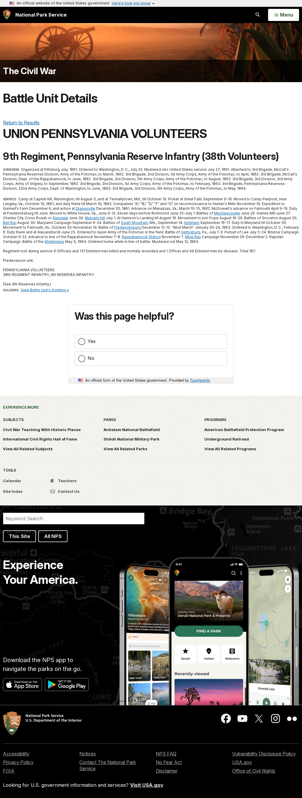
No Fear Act (169, 762)
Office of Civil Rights (253, 771)
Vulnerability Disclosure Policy (264, 754)
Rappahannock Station (141, 237)
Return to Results (21, 123)
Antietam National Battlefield (132, 429)
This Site (19, 536)
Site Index (13, 491)
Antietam (191, 222)
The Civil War (29, 71)
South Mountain (134, 222)
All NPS (53, 536)
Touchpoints (200, 380)
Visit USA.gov (146, 785)
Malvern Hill (95, 218)
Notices (87, 754)
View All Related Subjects (28, 448)
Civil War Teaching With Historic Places (42, 429)
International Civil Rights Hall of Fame (40, 439)
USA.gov (242, 762)
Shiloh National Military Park (132, 439)
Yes (92, 341)
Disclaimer (167, 771)
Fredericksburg (127, 227)
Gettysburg (190, 232)
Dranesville (85, 208)
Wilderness (54, 241)
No (91, 358)
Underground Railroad (226, 439)
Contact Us (68, 491)
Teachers (67, 480)
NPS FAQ (166, 754)
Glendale (60, 218)
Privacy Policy (18, 762)
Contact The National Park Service (107, 765)
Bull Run (10, 222)
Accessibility (16, 754)
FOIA (8, 771)
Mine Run (193, 237)
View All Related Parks (125, 448)
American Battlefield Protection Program (244, 429)
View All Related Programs (230, 448)
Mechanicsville (227, 213)
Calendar (12, 480)
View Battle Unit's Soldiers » (45, 290)
